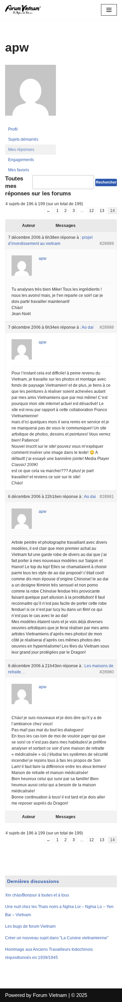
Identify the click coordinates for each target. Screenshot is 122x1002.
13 (102, 210)
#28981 (107, 496)
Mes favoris (18, 170)
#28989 (107, 243)
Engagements (21, 159)
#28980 (107, 672)
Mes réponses (21, 149)
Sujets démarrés (23, 139)
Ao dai (88, 327)
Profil (13, 129)
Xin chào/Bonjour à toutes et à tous (37, 895)
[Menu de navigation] (109, 10)
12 (91, 210)
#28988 (107, 327)
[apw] (30, 121)
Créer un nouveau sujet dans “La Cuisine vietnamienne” (56, 938)
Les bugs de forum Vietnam (30, 926)
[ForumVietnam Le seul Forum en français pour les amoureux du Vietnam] (25, 10)
